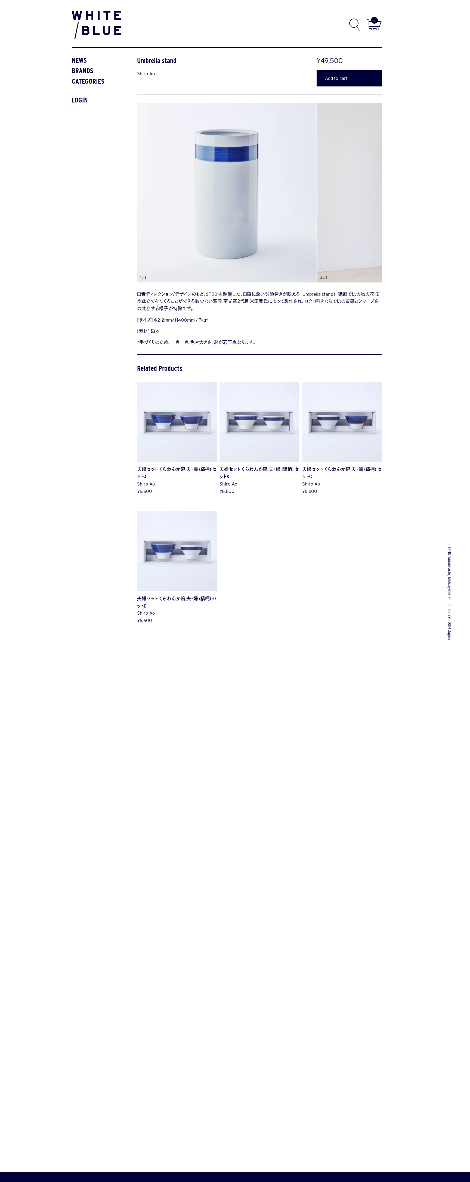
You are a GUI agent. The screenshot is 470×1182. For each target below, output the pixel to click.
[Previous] (201, 192)
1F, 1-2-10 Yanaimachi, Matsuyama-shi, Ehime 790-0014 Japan (449, 591)
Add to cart (336, 78)
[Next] (320, 192)
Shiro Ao (146, 73)
